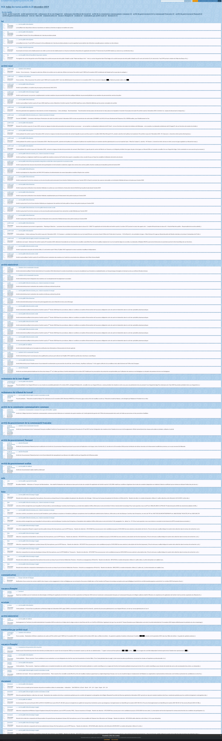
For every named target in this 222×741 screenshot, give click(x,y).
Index (8, 7)
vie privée (195, 1)
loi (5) (4, 14)
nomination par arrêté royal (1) (95, 16)
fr (218, 1)
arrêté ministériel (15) (29, 14)
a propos (203, 1)
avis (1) (31, 16)
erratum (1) (78, 16)
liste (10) (39, 16)
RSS (199, 1)
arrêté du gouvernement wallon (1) (15, 16)
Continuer (107, 739)
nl (220, 1)
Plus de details (115, 739)
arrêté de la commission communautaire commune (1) (112, 14)
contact (215, 1)
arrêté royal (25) (14, 14)
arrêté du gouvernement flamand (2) (189, 14)
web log (209, 1)
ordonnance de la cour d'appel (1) (50, 14)
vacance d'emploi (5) (65, 16)
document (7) (112, 16)
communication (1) (50, 16)
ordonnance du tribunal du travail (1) (77, 14)
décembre (38, 7)
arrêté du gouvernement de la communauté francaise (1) (153, 14)
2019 (46, 7)
